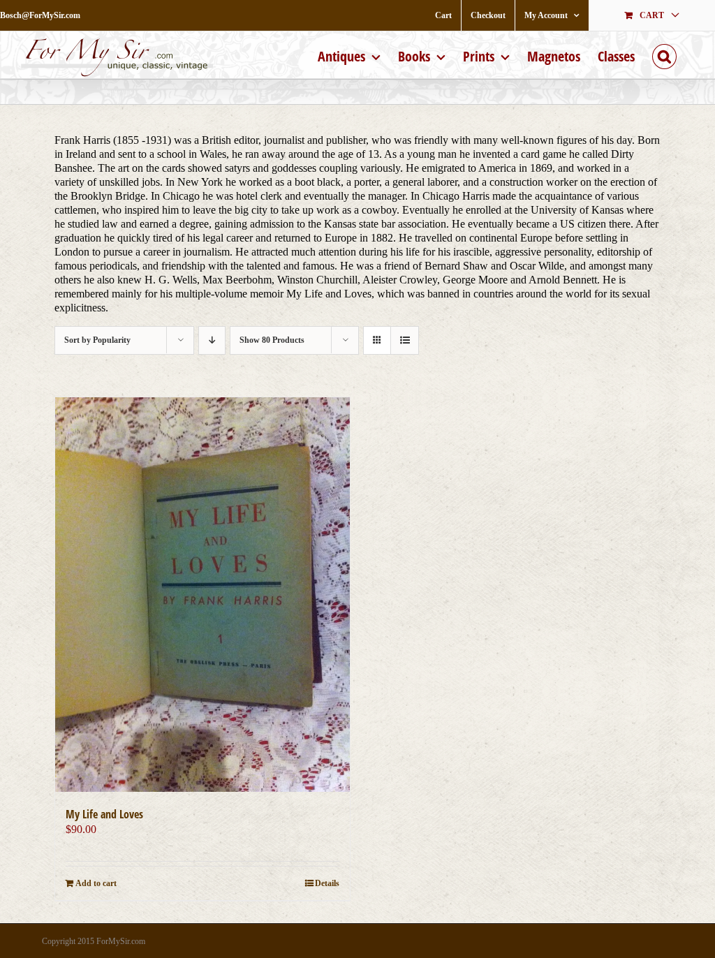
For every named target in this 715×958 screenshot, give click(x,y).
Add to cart (96, 883)
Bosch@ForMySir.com (40, 15)
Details (327, 883)
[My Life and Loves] (202, 594)
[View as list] (404, 340)
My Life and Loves (104, 814)
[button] (664, 54)
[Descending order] (212, 340)
